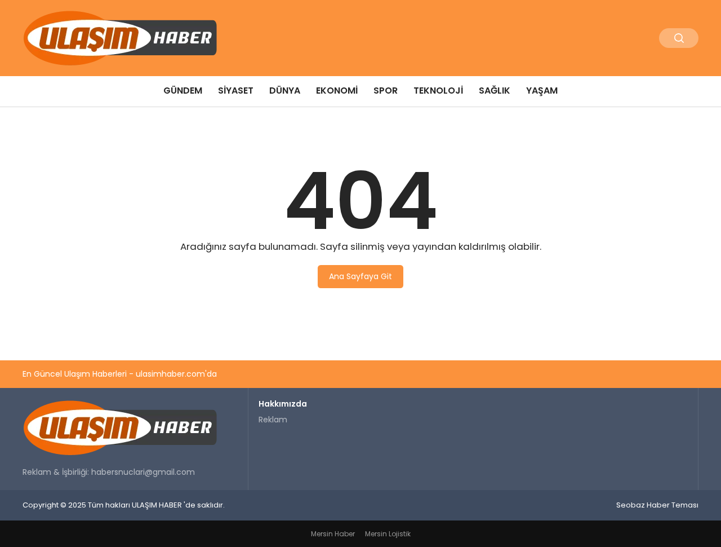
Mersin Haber (333, 534)
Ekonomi (337, 90)
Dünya (284, 90)
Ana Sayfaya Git (360, 276)
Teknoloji (438, 90)
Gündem (182, 90)
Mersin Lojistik (388, 534)
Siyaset (235, 90)
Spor (385, 90)
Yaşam (542, 90)
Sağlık (494, 90)
